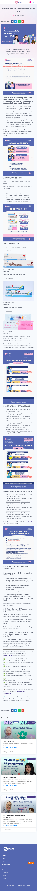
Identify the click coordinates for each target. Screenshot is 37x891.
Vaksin (4, 867)
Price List (4, 861)
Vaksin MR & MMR (8, 741)
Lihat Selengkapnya (10, 748)
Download (5, 873)
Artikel (4, 875)
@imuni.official (7, 655)
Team (3, 870)
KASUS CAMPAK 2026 (9, 777)
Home (3, 858)
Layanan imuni (6, 864)
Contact (4, 878)
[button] (33, 2)
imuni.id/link (28, 522)
